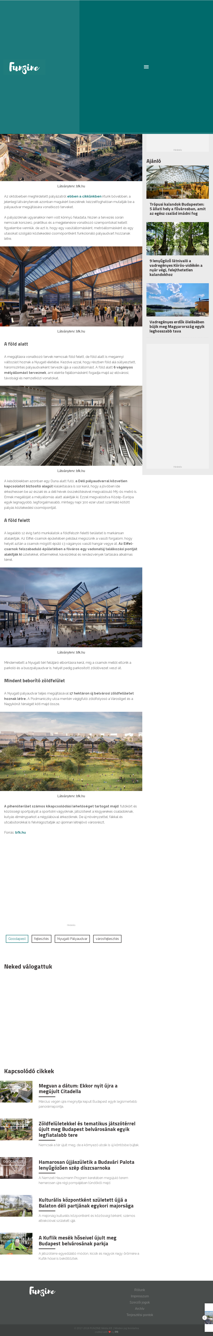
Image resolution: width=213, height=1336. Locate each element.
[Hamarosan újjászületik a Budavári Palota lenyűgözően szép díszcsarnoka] (16, 1168)
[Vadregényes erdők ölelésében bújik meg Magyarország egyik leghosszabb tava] (177, 304)
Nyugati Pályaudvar (72, 939)
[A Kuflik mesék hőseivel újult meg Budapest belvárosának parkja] (16, 1243)
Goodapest (17, 939)
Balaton (10, 1199)
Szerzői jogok (140, 1302)
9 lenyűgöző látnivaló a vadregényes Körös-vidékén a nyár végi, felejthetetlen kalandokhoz (176, 267)
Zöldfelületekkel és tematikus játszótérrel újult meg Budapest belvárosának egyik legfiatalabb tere (87, 1129)
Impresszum (140, 1296)
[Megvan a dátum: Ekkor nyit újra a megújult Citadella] (16, 1091)
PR (116, 1332)
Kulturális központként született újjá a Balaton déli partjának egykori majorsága (86, 1203)
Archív (139, 1308)
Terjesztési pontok (139, 1315)
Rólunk (139, 1290)
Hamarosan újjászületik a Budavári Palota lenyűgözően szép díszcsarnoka (86, 1165)
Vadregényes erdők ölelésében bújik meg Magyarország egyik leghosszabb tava (177, 326)
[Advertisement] (69, 1017)
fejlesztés (41, 939)
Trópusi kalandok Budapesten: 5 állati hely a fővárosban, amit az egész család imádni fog (178, 208)
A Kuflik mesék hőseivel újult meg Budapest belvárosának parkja (77, 1240)
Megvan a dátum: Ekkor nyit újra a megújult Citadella (78, 1088)
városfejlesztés (107, 939)
